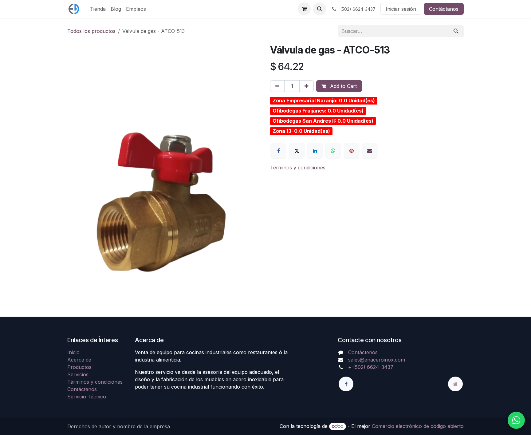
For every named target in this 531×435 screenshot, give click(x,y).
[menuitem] (98, 9)
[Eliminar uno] (277, 86)
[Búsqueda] (456, 31)
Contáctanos (443, 9)
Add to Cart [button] (342, 86)
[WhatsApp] (333, 150)
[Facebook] (278, 150)
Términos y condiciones (297, 167)
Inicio (73, 352)
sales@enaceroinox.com (376, 360)
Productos (79, 367)
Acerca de (79, 360)
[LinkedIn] (315, 150)
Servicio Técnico (86, 396)
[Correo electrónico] (369, 150)
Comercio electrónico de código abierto (418, 426)
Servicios (77, 374)
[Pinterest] (351, 150)
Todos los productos (91, 31)
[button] (319, 8)
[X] (296, 150)
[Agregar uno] (306, 86)
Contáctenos (82, 389)
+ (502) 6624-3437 (370, 367)
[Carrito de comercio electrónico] (304, 8)
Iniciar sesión (401, 9)
